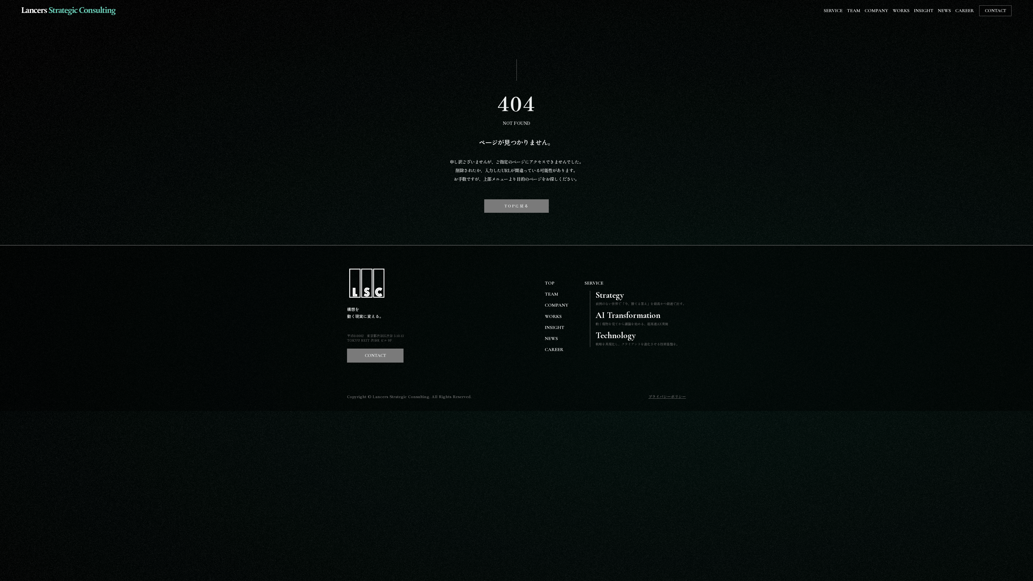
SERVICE (833, 10)
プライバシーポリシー (667, 396)
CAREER (964, 10)
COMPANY (876, 10)
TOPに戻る (516, 205)
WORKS (901, 10)
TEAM (853, 10)
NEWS (944, 10)
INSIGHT (923, 10)
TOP (549, 283)
